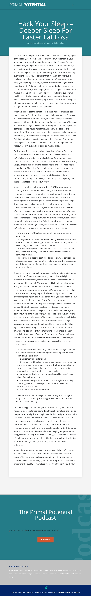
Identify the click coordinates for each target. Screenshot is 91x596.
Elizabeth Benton (37, 43)
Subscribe (45, 539)
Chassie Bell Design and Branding (68, 592)
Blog (62, 43)
